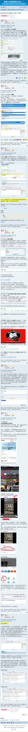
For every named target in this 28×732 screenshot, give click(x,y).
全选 (5, 269)
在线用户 (2, 718)
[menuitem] (4, 7)
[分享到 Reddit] (22, 78)
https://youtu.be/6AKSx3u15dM (8, 357)
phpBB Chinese (14, 727)
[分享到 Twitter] (19, 78)
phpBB (5, 725)
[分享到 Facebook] (17, 78)
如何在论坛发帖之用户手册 (10, 13)
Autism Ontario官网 (5, 279)
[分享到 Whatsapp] (25, 78)
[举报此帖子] (24, 21)
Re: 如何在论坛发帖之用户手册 (8, 90)
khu (5, 20)
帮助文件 (3, 222)
